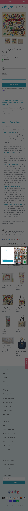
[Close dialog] (26, 247)
